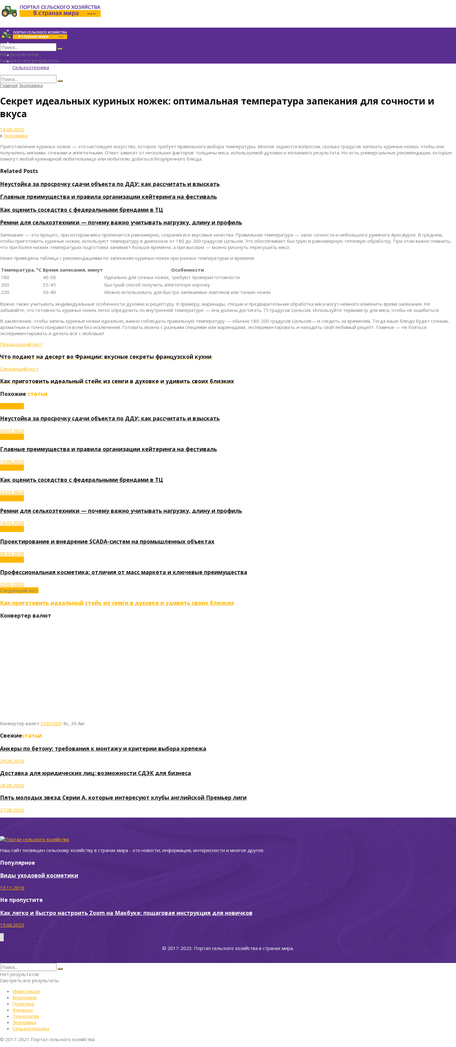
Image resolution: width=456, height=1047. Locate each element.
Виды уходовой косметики (39, 875)
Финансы (22, 1010)
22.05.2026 (12, 492)
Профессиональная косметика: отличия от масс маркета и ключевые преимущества (123, 572)
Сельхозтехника (30, 67)
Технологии (25, 1016)
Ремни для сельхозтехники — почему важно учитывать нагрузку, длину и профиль (121, 222)
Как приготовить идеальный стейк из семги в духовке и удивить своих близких (117, 602)
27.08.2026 (12, 810)
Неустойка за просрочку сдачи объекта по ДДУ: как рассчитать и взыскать (110, 184)
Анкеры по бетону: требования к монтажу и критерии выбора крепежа (103, 748)
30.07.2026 (12, 431)
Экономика (31, 85)
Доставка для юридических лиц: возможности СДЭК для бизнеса (95, 773)
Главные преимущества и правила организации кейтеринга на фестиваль (108, 196)
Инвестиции (26, 991)
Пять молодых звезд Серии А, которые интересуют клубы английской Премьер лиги (123, 797)
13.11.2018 (12, 888)
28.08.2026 (12, 785)
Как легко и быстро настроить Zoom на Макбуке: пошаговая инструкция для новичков (126, 912)
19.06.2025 (12, 925)
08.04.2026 (12, 553)
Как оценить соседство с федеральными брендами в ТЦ (81, 209)
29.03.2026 (12, 584)
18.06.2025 (12, 129)
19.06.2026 (12, 461)
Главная (9, 85)
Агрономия (24, 997)
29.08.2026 (12, 761)
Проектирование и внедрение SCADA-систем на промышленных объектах (107, 541)
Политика (23, 1003)
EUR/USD (51, 723)
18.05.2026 (12, 523)
